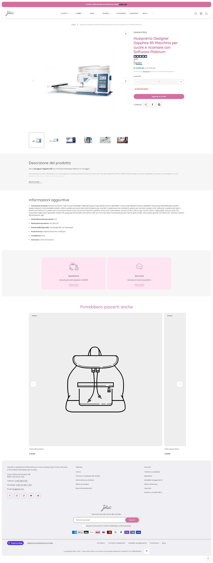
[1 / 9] (36, 140)
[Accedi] (201, 13)
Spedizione (146, 71)
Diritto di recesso (82, 484)
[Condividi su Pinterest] (159, 104)
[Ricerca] (195, 13)
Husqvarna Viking (140, 32)
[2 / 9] (53, 140)
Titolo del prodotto (36, 449)
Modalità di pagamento (153, 480)
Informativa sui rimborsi (85, 480)
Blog (164, 543)
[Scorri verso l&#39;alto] (146, 551)
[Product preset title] (95, 379)
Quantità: (137, 76)
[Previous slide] (33, 81)
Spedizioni (148, 476)
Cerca (78, 472)
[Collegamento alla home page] (106, 508)
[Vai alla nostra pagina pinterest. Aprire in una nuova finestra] (38, 495)
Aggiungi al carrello (159, 96)
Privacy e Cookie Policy (153, 492)
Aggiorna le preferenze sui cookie (40, 543)
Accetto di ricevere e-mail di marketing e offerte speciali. (108, 526)
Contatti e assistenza (116, 543)
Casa (73, 24)
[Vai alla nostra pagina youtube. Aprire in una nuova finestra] (31, 495)
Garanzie (147, 488)
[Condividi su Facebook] (152, 104)
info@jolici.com (18, 489)
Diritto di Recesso (151, 484)
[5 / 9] (105, 140)
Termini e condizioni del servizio (88, 476)
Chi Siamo (101, 543)
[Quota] (145, 104)
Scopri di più (73, 285)
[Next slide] (125, 81)
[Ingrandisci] (125, 33)
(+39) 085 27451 (21, 481)
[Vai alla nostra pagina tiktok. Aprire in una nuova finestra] (24, 495)
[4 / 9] (88, 140)
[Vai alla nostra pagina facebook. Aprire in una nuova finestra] (9, 495)
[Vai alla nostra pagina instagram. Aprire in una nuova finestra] (17, 495)
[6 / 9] (122, 140)
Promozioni (154, 543)
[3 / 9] (71, 140)
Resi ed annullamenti (84, 488)
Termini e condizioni (152, 472)
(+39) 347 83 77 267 (24, 485)
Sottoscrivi (132, 520)
